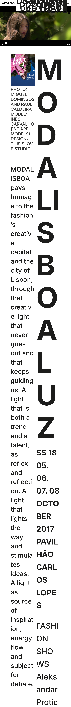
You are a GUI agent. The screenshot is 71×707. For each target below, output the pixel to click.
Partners (44, 10)
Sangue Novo (48, 3)
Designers (42, 1)
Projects (43, 6)
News (54, 8)
